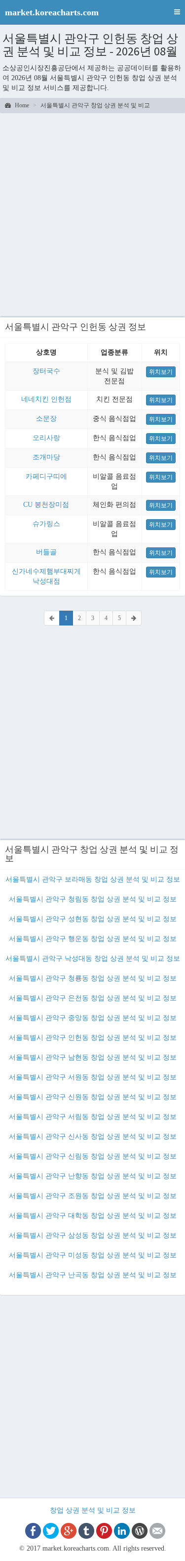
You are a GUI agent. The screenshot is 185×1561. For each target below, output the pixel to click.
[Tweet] (51, 1530)
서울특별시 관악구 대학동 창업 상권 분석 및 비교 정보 (93, 1215)
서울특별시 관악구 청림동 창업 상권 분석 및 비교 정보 (93, 899)
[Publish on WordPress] (140, 1530)
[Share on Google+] (68, 1530)
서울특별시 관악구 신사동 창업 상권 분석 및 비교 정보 (93, 1136)
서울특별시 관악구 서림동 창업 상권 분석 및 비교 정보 (93, 1116)
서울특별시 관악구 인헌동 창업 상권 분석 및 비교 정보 (93, 1037)
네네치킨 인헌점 (46, 399)
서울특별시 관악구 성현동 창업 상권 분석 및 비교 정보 (93, 919)
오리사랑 (46, 438)
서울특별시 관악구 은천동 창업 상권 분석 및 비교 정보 (93, 998)
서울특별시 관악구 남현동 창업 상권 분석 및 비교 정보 (93, 1057)
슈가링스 (46, 524)
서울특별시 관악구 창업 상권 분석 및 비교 (95, 105)
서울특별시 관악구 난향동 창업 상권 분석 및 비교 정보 (93, 1176)
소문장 (46, 418)
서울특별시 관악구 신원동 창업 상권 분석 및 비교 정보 (93, 1097)
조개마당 (46, 457)
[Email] (157, 1530)
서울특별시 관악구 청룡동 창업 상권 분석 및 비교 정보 (93, 978)
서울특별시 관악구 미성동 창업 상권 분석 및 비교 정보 (93, 1255)
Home (21, 105)
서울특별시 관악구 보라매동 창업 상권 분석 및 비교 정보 (92, 879)
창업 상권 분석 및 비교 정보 (93, 1510)
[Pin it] (104, 1530)
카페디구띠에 (46, 476)
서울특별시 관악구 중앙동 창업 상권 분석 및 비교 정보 (93, 1018)
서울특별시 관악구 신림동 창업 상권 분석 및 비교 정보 (93, 1156)
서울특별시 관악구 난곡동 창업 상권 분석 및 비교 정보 (93, 1275)
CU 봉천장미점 (46, 504)
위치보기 (161, 371)
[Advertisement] (92, 213)
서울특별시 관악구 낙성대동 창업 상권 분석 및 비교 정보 (92, 958)
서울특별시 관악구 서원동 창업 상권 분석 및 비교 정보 (93, 1077)
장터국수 (46, 371)
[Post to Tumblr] (86, 1530)
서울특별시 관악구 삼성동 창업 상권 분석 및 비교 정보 (93, 1235)
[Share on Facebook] (33, 1530)
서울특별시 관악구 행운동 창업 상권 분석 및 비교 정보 (93, 938)
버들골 (46, 552)
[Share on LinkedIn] (122, 1530)
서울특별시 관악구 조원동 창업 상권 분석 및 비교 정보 (93, 1196)
